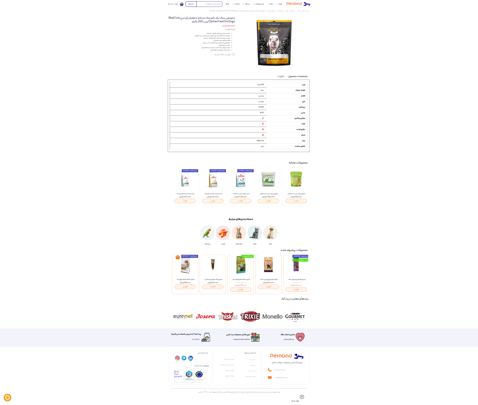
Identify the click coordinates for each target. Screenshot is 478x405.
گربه (280, 4)
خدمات (237, 4)
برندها (247, 4)
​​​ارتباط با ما (195, 339)
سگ (271, 4)
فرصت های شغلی (250, 376)
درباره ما (253, 365)
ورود (176, 4)
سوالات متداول (229, 376)
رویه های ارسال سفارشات (227, 365)
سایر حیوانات (259, 4)
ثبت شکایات (251, 371)
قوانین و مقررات (229, 370)
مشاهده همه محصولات (241, 339)
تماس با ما (252, 360)
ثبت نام (170, 4)
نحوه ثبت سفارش (229, 359)
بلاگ (227, 4)
